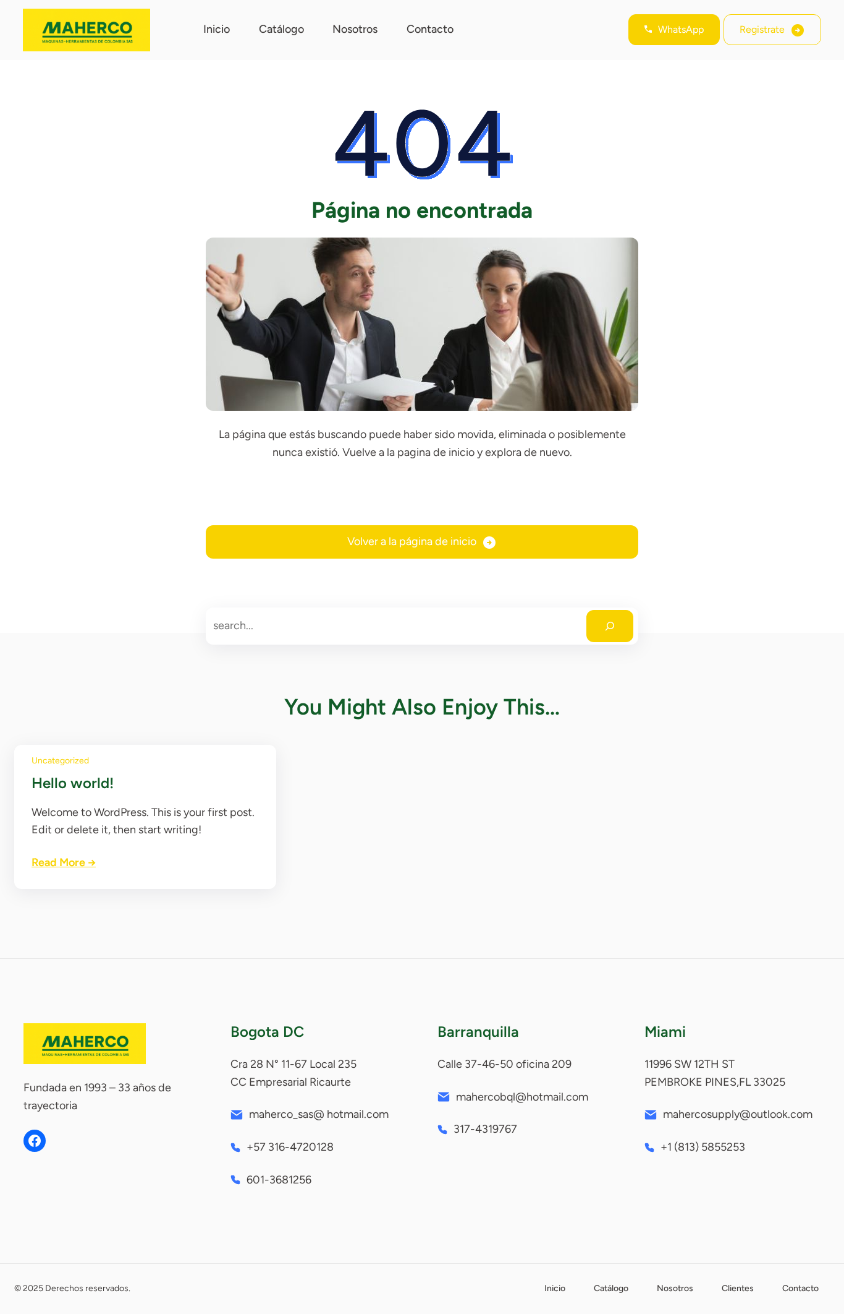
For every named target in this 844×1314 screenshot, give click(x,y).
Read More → (64, 862)
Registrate (762, 29)
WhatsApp (681, 29)
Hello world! (73, 783)
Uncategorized (60, 760)
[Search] (609, 626)
